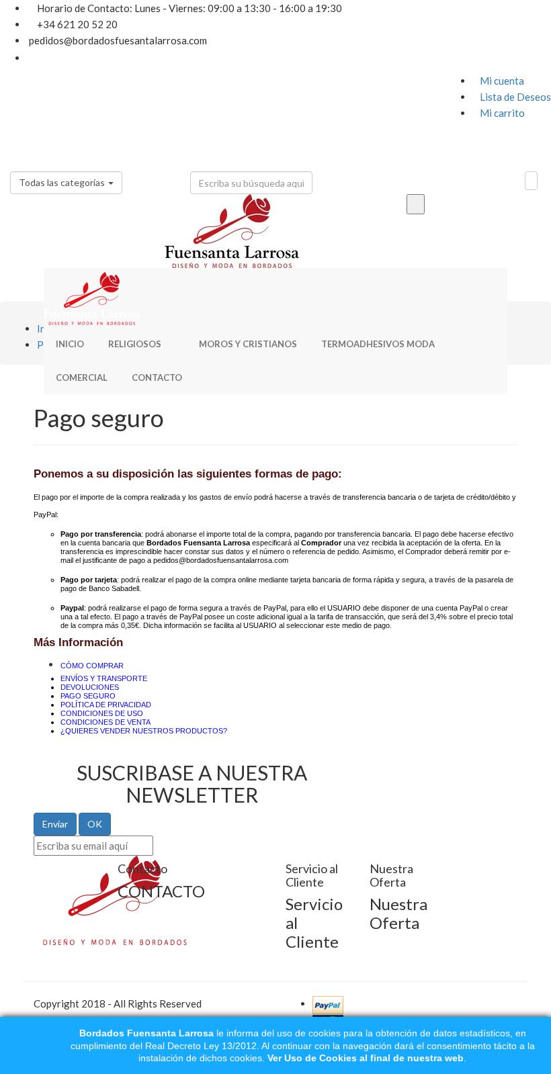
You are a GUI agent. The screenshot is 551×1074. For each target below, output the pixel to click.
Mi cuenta (498, 81)
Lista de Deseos (511, 97)
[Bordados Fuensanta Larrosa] (275, 297)
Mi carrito (498, 113)
